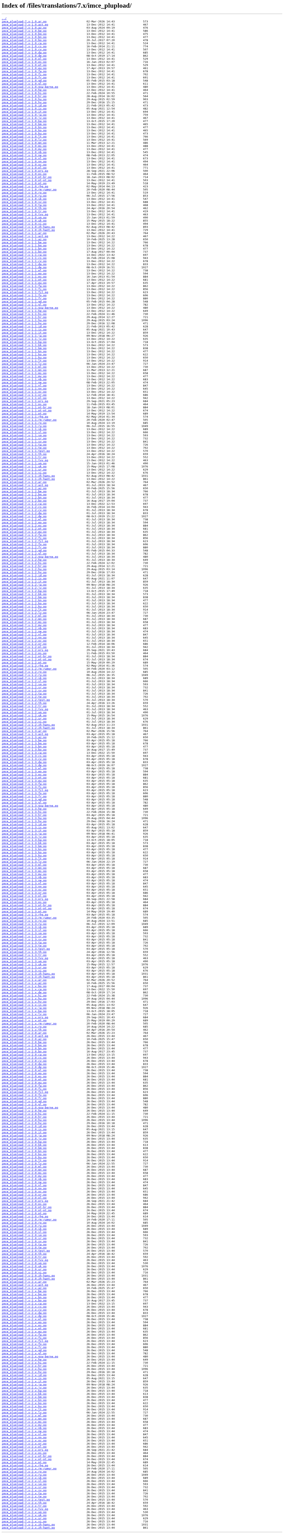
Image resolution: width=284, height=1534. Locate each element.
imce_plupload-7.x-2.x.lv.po (24, 1412)
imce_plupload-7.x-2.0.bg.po (24, 1045)
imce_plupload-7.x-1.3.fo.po (24, 793)
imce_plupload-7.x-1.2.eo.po (24, 522)
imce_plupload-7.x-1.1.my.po (24, 376)
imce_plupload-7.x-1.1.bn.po (24, 248)
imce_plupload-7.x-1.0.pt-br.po (27, 177)
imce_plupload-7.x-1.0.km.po (24, 124)
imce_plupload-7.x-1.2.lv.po (24, 612)
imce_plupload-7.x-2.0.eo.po (24, 1073)
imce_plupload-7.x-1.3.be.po (24, 740)
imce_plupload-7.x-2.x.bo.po (24, 1300)
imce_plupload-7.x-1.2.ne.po (24, 631)
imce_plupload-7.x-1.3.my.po (24, 874)
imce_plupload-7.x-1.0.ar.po (24, 21)
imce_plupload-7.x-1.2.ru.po (24, 675)
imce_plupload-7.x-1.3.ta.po (24, 942)
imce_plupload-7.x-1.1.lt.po (24, 360)
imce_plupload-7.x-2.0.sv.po (24, 1241)
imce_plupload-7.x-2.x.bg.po (24, 1294)
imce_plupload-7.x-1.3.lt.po (24, 858)
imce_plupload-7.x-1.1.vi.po (24, 472)
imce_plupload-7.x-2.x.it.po (24, 1381)
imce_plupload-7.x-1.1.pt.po (24, 413)
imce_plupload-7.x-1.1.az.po (24, 239)
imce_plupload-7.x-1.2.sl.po (24, 681)
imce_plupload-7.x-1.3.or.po (24, 892)
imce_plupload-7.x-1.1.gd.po (24, 301)
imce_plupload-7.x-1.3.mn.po (24, 867)
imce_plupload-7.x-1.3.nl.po (24, 883)
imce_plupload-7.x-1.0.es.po (24, 61)
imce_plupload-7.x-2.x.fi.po (24, 1337)
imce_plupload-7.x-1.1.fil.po (25, 292)
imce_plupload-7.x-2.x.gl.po (24, 1353)
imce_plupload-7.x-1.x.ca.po (24, 989)
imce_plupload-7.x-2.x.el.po (24, 1319)
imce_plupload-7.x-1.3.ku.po (24, 855)
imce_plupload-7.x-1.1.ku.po (24, 357)
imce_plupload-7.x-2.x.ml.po (24, 1415)
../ (4, 18)
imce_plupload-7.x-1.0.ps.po (24, 174)
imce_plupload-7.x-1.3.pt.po (24, 911)
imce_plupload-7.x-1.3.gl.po (24, 802)
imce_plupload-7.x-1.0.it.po (24, 111)
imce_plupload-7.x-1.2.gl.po (24, 553)
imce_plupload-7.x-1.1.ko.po (24, 354)
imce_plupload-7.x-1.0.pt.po (24, 183)
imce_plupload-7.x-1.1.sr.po (24, 438)
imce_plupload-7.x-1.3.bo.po (24, 749)
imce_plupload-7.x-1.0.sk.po (24, 198)
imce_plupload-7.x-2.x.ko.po (24, 1403)
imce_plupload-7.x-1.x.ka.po (24, 1011)
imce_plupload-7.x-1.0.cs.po (24, 46)
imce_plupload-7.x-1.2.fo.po (24, 544)
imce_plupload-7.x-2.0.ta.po (24, 1244)
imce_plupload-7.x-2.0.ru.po (24, 1225)
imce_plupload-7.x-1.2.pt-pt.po (27, 659)
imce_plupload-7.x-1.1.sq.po (24, 435)
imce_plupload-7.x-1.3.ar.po (24, 731)
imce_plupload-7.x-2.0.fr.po (24, 1098)
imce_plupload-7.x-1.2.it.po (24, 581)
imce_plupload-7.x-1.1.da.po (24, 264)
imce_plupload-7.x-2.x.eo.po (24, 1322)
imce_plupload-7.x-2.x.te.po (24, 1496)
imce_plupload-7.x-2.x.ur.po (24, 1518)
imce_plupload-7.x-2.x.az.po (24, 1288)
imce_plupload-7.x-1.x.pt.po (24, 1020)
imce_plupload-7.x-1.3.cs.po (24, 755)
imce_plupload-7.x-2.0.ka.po (24, 1141)
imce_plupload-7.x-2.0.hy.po (24, 1123)
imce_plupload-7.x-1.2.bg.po (24, 494)
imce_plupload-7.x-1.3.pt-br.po (27, 905)
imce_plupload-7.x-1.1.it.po (24, 332)
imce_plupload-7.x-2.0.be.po (24, 1042)
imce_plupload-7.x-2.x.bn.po (24, 1297)
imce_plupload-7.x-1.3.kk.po (24, 843)
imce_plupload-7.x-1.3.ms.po (24, 871)
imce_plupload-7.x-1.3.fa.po (24, 783)
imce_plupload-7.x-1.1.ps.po (24, 404)
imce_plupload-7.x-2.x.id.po (24, 1375)
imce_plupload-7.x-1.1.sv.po (24, 441)
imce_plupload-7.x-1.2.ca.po (24, 503)
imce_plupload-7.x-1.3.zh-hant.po (28, 976)
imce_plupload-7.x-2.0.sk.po (24, 1228)
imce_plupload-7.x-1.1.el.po (24, 270)
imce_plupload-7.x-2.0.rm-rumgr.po (29, 1219)
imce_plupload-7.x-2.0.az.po (24, 1039)
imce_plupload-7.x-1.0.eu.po (24, 68)
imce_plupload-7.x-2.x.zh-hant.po (28, 1527)
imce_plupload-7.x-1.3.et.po (24, 777)
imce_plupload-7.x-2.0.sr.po (24, 1238)
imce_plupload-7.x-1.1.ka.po (24, 342)
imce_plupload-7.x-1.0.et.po (24, 65)
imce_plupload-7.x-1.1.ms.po (24, 373)
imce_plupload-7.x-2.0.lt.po (24, 1160)
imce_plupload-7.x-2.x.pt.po (24, 1462)
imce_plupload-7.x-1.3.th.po (24, 952)
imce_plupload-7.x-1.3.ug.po (24, 961)
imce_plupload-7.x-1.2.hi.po (24, 563)
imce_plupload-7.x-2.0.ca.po (24, 1054)
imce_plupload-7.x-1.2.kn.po (24, 600)
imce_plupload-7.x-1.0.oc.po (24, 164)
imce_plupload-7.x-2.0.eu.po (24, 1082)
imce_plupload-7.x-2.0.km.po (24, 1148)
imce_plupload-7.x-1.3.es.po (24, 774)
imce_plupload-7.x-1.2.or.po (24, 643)
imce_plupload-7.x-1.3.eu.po (24, 780)
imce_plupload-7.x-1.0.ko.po (24, 130)
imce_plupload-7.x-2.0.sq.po (24, 1235)
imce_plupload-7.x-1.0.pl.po (24, 167)
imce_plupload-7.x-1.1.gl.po (24, 304)
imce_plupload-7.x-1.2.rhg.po (25, 665)
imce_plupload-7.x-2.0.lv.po (24, 1163)
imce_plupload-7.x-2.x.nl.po (24, 1434)
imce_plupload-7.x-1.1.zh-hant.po (28, 478)
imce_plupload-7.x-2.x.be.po (24, 1291)
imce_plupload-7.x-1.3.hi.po (24, 811)
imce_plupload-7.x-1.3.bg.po (24, 743)
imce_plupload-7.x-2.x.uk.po (24, 1515)
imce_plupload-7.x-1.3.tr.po (24, 955)
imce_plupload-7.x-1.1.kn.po (24, 351)
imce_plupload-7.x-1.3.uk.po (24, 964)
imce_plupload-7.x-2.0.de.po (24, 1067)
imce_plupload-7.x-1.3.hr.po (24, 815)
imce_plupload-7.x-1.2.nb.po (24, 628)
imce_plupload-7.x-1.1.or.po (24, 394)
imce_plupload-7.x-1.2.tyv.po (25, 709)
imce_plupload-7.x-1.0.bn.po (24, 37)
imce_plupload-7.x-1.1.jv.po (24, 338)
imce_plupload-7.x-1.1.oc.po (24, 391)
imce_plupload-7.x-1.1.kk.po (24, 345)
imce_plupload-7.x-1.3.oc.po (24, 889)
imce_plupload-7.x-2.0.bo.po (24, 1051)
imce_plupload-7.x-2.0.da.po (24, 1064)
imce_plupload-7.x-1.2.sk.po (24, 678)
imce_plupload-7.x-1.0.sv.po (24, 202)
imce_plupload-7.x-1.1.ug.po (24, 463)
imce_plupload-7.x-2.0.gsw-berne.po (30, 1107)
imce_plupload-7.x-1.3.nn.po (24, 886)
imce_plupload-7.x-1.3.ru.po (24, 924)
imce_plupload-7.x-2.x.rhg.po (25, 1465)
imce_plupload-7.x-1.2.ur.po (24, 718)
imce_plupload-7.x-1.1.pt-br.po (27, 407)
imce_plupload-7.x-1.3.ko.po (24, 852)
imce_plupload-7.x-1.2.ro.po (24, 671)
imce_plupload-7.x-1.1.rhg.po (25, 416)
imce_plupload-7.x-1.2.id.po (24, 575)
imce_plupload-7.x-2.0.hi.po (24, 1113)
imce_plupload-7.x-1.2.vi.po (24, 721)
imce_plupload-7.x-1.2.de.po (24, 516)
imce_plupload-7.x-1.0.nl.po (24, 158)
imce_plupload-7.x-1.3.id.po (24, 824)
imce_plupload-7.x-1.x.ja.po (24, 1008)
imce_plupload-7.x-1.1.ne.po (24, 382)
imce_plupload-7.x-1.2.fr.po (24, 547)
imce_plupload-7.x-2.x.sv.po (24, 1490)
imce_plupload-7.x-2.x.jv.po (24, 1387)
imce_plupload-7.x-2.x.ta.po (24, 1493)
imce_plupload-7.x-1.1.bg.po (24, 245)
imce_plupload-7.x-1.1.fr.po (24, 298)
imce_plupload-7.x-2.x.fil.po (25, 1341)
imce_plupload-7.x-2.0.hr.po (24, 1116)
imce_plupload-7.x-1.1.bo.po (24, 251)
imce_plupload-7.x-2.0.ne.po (24, 1182)
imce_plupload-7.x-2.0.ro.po (24, 1222)
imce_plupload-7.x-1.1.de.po (24, 267)
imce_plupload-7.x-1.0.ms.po (24, 146)
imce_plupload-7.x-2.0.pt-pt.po (27, 1210)
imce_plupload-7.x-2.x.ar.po (24, 1281)
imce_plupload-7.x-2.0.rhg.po (25, 1216)
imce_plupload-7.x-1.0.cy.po (24, 49)
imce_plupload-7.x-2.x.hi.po (24, 1362)
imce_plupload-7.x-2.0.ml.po (24, 1166)
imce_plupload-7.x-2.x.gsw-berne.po (30, 1356)
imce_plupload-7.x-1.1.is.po (24, 329)
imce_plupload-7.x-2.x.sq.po (24, 1484)
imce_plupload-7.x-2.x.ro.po (24, 1471)
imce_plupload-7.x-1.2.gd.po (24, 550)
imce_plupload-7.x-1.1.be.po (24, 242)
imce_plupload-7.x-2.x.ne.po (24, 1431)
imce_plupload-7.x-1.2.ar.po (24, 482)
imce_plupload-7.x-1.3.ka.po (24, 839)
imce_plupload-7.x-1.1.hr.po (24, 317)
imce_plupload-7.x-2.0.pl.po (24, 1197)
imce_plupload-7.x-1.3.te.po (24, 945)
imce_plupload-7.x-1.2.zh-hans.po (28, 724)
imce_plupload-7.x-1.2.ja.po (24, 584)
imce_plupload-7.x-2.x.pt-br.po (27, 1456)
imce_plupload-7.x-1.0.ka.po (24, 121)
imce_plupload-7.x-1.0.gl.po (24, 83)
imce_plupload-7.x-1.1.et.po (24, 279)
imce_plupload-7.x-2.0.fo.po (24, 1095)
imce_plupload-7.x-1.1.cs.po (24, 258)
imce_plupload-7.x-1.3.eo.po (24, 771)
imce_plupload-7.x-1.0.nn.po (24, 161)
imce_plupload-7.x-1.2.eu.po (24, 531)
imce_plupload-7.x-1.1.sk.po (24, 429)
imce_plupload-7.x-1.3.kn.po (24, 849)
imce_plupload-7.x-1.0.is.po (24, 108)
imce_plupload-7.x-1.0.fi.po (24, 74)
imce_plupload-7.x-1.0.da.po (24, 52)
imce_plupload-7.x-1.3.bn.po (24, 746)
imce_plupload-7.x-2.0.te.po (24, 1247)
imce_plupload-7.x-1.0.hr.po (24, 96)
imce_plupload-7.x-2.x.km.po (24, 1397)
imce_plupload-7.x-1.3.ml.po (24, 864)
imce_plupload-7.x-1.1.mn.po (24, 370)
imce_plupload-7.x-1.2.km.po (24, 597)
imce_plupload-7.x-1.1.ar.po (24, 233)
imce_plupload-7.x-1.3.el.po (24, 768)
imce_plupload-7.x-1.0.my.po (24, 149)
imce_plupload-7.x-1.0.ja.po (24, 114)
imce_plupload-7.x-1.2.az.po (24, 488)
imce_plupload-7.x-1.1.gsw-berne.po (30, 307)
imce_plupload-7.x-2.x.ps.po (24, 1453)
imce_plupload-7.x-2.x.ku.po (24, 1406)
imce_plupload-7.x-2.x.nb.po (24, 1428)
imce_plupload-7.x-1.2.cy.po (24, 510)
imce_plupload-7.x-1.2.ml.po (24, 615)
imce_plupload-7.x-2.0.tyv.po (25, 1260)
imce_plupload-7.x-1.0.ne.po (24, 155)
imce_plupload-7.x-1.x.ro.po (24, 1026)
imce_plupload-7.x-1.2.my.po (24, 625)
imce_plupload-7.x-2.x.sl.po (24, 1481)
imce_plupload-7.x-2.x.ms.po (24, 1421)
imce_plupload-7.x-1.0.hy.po (24, 102)
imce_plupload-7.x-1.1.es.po (24, 276)
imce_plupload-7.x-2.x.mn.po (24, 1418)
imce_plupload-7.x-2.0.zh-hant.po (28, 1278)
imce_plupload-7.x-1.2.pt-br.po (27, 656)
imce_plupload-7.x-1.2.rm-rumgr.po (29, 668)
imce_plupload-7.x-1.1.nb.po (24, 379)
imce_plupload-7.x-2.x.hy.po (24, 1372)
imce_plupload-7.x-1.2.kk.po (24, 594)
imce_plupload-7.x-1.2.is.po (24, 578)
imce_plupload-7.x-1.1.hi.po (24, 314)
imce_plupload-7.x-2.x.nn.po (24, 1437)
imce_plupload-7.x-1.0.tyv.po (25, 214)
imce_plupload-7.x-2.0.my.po (24, 1176)
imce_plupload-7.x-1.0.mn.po (24, 142)
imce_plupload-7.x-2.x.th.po (24, 1502)
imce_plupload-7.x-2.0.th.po (24, 1253)
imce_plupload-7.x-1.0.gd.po (24, 80)
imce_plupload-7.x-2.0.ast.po (25, 1036)
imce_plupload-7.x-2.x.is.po (24, 1378)
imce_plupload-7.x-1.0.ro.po (24, 192)
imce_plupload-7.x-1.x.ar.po (24, 980)
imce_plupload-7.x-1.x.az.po (24, 983)
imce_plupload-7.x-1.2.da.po (24, 513)
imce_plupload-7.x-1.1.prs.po (25, 401)
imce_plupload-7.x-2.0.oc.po (24, 1191)
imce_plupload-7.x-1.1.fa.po (24, 286)
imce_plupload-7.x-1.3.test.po (26, 948)
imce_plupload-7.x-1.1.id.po (24, 326)
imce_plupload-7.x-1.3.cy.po (24, 759)
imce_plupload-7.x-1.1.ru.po (24, 426)
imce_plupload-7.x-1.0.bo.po (24, 40)
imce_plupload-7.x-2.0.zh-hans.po (28, 1275)
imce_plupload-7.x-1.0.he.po (24, 89)
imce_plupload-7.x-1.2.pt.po (24, 662)
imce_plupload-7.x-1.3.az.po (24, 737)
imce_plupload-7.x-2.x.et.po (24, 1328)
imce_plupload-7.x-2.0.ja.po (24, 1135)
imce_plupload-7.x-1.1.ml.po (24, 366)
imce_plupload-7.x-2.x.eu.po (24, 1331)
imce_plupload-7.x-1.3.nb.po (24, 877)
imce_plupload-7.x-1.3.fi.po (24, 787)
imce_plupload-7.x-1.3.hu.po (24, 818)
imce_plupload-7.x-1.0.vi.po (24, 223)
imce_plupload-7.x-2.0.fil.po (25, 1092)
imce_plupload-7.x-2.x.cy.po (24, 1309)
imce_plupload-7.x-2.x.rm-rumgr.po (29, 1468)
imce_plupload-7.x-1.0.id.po (24, 105)
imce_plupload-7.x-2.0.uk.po (24, 1266)
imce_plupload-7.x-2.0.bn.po (24, 1048)
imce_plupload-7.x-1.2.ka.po (24, 591)
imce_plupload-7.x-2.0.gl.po (24, 1104)
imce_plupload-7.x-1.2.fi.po (24, 538)
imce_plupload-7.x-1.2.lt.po (24, 609)
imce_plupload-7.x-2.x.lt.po (24, 1409)
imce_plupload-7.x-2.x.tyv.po (25, 1509)
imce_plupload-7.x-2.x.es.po (24, 1325)
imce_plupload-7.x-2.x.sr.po (24, 1487)
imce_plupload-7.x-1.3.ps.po (24, 902)
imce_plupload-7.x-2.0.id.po (24, 1126)
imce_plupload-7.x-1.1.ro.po (24, 422)
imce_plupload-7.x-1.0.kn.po (24, 127)
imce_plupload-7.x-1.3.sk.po (24, 927)
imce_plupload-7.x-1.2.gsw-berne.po (30, 556)
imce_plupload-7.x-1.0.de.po (24, 55)
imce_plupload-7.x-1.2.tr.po (24, 706)
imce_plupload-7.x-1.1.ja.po (24, 335)
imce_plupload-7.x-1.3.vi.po (24, 970)
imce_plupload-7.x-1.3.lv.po (24, 861)
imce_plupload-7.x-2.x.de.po (24, 1316)
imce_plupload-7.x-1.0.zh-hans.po (28, 226)
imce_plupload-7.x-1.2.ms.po (24, 622)
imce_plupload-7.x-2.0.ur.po (24, 1269)
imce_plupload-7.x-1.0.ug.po (24, 217)
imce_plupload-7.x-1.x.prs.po (25, 1017)
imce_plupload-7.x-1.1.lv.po (24, 363)
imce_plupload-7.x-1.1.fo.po (24, 295)
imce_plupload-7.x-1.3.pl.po (24, 895)
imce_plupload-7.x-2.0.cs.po (24, 1057)
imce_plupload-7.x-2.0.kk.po (24, 1144)
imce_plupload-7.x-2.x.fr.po (24, 1347)
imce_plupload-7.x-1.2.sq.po (24, 684)
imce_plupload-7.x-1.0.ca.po (24, 43)
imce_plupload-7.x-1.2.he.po (24, 559)
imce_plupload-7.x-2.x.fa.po (24, 1334)
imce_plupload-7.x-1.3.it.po (24, 830)
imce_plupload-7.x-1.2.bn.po (24, 497)
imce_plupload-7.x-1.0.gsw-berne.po (30, 86)
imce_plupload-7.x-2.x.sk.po (24, 1477)
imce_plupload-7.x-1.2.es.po (24, 525)
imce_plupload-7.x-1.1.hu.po (24, 320)
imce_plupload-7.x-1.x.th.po (24, 1029)
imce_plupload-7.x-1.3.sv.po (24, 939)
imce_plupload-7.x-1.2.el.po (24, 519)
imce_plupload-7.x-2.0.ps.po (24, 1204)
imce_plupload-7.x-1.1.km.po (24, 348)
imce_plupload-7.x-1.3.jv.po (24, 836)
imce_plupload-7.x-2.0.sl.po (24, 1232)
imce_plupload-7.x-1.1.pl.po (24, 398)
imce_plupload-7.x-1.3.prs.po (25, 899)
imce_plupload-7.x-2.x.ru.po (24, 1474)
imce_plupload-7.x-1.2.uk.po (24, 715)
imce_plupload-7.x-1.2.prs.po (25, 650)
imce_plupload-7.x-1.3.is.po (24, 827)
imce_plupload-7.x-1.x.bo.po (24, 986)
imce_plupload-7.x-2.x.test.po (26, 1499)
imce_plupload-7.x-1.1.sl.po (24, 432)
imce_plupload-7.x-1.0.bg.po (24, 33)
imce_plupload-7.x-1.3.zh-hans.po (28, 973)
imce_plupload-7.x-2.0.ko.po (24, 1154)
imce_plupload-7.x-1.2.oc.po (24, 640)
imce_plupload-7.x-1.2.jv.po (24, 587)
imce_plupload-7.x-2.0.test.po (26, 1250)
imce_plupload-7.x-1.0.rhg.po (25, 186)
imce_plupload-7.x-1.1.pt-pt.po (27, 410)
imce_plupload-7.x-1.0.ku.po (24, 133)
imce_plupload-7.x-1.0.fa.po (24, 71)
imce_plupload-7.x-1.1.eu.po (24, 282)
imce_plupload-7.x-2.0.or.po (24, 1194)
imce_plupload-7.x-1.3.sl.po (24, 930)
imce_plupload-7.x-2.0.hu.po (24, 1120)
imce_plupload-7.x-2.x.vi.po (24, 1521)
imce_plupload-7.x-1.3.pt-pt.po (27, 908)
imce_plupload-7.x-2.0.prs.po (25, 1200)
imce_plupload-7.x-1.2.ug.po (24, 712)
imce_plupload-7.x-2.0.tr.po (24, 1256)
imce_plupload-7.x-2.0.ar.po (24, 1032)
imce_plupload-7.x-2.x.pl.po (24, 1446)
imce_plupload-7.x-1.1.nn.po (24, 388)
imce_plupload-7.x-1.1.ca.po (24, 254)
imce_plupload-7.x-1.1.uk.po (24, 466)
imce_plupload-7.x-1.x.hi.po (24, 995)
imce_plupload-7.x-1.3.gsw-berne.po (30, 805)
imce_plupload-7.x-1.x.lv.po (24, 1014)
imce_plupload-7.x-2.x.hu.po (24, 1369)
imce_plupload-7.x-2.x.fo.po (24, 1344)
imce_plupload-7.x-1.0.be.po (24, 30)
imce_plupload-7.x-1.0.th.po (24, 208)
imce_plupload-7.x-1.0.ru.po (24, 195)
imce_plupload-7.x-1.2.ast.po (25, 485)
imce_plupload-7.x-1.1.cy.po (24, 261)
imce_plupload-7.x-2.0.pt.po (24, 1213)
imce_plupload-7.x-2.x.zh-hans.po (28, 1524)
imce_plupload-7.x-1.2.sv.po (24, 690)
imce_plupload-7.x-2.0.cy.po (24, 1060)
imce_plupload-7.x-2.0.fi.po (24, 1088)
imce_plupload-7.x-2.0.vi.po (24, 1272)
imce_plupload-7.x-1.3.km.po (24, 846)
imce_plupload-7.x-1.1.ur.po (24, 469)
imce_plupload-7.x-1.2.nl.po (24, 634)
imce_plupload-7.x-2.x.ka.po (24, 1390)
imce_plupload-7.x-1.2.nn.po (24, 637)
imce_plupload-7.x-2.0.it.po (24, 1132)
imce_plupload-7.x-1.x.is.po (24, 1004)
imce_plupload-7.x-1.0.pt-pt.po (27, 180)
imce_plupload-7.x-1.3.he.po (24, 808)
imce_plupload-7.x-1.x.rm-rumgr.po (29, 1023)
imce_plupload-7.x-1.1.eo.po (24, 273)
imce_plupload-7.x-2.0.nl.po (24, 1185)
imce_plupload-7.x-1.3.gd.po (24, 799)
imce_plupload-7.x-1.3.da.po (24, 762)
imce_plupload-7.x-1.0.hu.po (24, 99)
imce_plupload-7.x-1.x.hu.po (24, 998)
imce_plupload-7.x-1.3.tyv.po (25, 958)
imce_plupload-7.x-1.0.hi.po (24, 93)
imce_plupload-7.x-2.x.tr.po (24, 1505)
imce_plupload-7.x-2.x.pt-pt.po (27, 1459)
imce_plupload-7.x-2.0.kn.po (24, 1151)
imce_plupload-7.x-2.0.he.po (24, 1110)
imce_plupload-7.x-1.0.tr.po (24, 211)
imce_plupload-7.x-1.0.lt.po (24, 136)
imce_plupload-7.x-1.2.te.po (24, 696)
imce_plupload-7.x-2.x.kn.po (24, 1400)
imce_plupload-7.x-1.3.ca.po (24, 752)
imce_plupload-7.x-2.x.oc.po (24, 1440)
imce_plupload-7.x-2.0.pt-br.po (27, 1207)
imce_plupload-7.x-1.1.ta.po (24, 444)
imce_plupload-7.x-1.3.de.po (24, 765)
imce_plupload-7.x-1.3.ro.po (24, 920)
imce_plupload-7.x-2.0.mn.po (24, 1169)
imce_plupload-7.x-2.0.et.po (24, 1079)
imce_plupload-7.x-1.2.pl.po (24, 647)
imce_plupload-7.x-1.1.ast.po (25, 236)
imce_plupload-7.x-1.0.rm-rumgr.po (29, 189)
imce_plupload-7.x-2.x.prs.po (25, 1449)
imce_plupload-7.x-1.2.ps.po (24, 653)
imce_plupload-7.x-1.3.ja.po (24, 833)
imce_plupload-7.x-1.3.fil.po (25, 790)
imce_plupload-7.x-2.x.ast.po (25, 1284)
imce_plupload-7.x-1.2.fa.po (24, 535)
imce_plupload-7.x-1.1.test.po (26, 450)
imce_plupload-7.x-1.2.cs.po (24, 506)
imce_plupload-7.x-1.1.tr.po (24, 457)
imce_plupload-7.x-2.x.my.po (24, 1425)
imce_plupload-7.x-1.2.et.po (24, 528)
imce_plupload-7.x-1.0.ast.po (25, 24)
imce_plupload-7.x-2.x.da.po (24, 1313)
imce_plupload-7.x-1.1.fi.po (24, 289)
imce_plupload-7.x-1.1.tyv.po (25, 460)
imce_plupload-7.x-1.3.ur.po (24, 967)
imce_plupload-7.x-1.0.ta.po (24, 205)
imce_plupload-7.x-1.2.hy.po (24, 572)
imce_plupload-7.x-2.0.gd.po (24, 1101)
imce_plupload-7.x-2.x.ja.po (24, 1384)
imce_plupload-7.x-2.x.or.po (24, 1443)
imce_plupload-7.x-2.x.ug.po (24, 1512)
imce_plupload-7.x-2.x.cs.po (24, 1306)
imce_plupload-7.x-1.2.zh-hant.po (28, 727)
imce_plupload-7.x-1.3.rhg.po (25, 914)
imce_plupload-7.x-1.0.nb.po (24, 152)
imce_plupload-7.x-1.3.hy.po (24, 821)
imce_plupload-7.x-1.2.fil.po (25, 541)
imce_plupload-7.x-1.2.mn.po (24, 619)
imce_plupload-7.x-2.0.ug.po (24, 1263)
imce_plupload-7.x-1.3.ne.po (24, 880)
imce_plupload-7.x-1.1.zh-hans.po (28, 475)
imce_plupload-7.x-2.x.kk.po (24, 1393)
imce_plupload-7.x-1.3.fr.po (24, 796)
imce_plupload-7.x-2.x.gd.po (24, 1350)
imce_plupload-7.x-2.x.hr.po (24, 1365)
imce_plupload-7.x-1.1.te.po (24, 447)
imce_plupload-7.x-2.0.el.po (24, 1070)
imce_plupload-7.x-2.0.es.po (24, 1076)
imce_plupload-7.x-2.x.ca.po (24, 1303)
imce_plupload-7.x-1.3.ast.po (25, 734)
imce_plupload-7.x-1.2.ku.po (24, 606)
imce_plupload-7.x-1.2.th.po (24, 703)
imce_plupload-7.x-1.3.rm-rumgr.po (29, 917)
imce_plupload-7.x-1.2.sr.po (24, 687)
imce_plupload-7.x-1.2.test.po (26, 699)
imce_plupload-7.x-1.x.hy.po (24, 1001)
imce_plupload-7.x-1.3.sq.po (24, 933)
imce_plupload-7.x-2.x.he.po (24, 1359)
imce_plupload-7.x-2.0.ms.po (24, 1172)
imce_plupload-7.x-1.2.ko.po (24, 603)
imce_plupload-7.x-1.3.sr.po (24, 936)
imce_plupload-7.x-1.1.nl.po (24, 385)
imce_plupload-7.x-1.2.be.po (24, 491)
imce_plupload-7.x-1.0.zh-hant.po (28, 230)
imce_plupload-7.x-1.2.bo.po (24, 500)
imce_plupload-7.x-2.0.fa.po (24, 1085)
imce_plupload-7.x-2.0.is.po (24, 1129)
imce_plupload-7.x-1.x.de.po (24, 992)
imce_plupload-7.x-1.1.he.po (24, 310)
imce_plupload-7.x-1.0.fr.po (24, 77)
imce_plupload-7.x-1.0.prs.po (25, 170)
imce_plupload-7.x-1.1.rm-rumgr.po (29, 419)
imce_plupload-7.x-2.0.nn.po (24, 1188)
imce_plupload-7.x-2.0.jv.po (24, 1138)
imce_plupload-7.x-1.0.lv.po (24, 139)
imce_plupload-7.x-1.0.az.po (24, 27)
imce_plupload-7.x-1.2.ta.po (24, 693)
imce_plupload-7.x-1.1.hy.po (24, 323)
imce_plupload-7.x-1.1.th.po (24, 454)
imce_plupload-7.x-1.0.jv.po (24, 118)
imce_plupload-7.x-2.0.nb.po (24, 1179)
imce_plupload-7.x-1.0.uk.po (24, 220)
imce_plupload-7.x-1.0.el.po (24, 58)
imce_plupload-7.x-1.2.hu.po (24, 569)
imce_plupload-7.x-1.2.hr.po (24, 566)
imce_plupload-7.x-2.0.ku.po (24, 1157)
